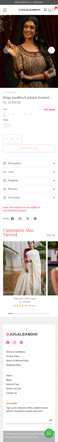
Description (14, 163)
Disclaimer (13, 197)
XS (4, 114)
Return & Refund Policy (17, 360)
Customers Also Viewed (18, 232)
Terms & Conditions (15, 351)
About (9, 375)
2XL (30, 114)
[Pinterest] (21, 342)
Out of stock (29, 148)
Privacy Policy (12, 356)
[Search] (49, 10)
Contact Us (11, 393)
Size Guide (49, 109)
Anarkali (7, 124)
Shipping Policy (13, 364)
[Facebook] (7, 342)
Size (5, 109)
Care (10, 172)
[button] (6, 50)
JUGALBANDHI (9, 92)
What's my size (13, 388)
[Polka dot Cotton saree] (24, 268)
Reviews (12, 189)
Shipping (12, 180)
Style (5, 120)
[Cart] (45, 10)
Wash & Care (12, 384)
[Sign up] (50, 420)
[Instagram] (14, 342)
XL (25, 114)
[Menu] (5, 10)
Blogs (9, 379)
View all (51, 235)
